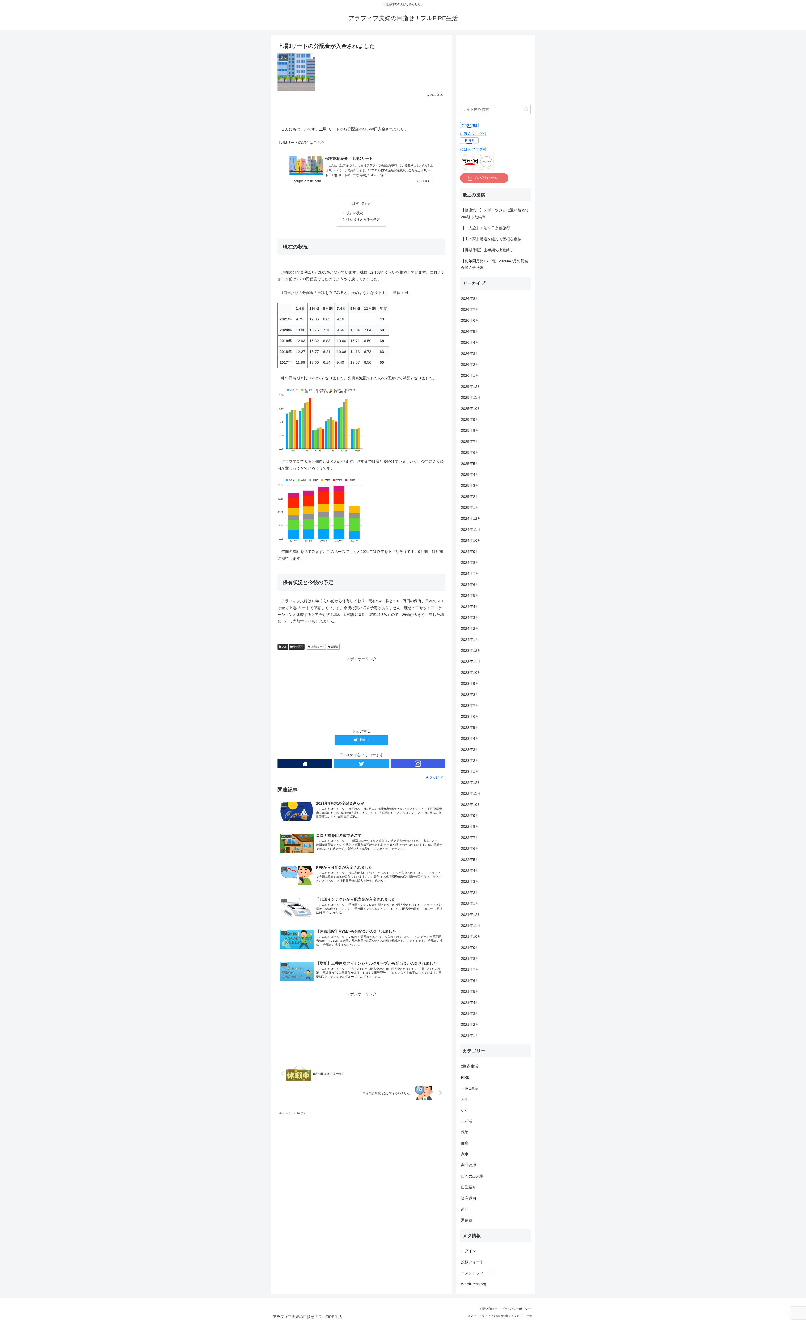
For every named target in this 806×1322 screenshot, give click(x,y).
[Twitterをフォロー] (361, 763)
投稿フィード (472, 1262)
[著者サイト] (304, 763)
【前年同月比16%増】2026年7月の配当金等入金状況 (494, 264)
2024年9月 (470, 552)
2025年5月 (470, 464)
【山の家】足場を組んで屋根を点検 (491, 239)
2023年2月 (470, 760)
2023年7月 (470, 705)
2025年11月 (471, 397)
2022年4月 (470, 870)
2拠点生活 (469, 1066)
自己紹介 (468, 1187)
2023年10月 (471, 672)
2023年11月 (471, 662)
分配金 (334, 646)
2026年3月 (470, 353)
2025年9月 (470, 419)
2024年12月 (471, 518)
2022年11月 (471, 793)
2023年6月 (470, 716)
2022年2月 (470, 893)
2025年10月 (471, 409)
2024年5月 (470, 595)
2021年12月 (471, 915)
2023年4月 (470, 738)
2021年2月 (470, 1024)
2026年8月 (470, 298)
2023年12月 (471, 650)
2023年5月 (470, 727)
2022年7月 (470, 837)
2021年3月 (470, 1013)
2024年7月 (470, 573)
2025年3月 (470, 485)
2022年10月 (471, 805)
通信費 (466, 1220)
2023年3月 (470, 750)
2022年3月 (470, 881)
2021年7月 (470, 969)
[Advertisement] (361, 109)
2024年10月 (471, 540)
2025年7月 (470, 441)
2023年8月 (470, 694)
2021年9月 (470, 948)
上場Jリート (317, 646)
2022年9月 (470, 815)
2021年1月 (470, 1035)
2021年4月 (470, 1003)
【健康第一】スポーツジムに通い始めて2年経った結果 (495, 213)
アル (284, 646)
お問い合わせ (488, 1308)
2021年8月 (470, 958)
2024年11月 (471, 529)
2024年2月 (470, 628)
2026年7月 (470, 309)
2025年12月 (471, 386)
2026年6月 (470, 320)
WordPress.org (473, 1284)
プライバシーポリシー (516, 1308)
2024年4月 (470, 607)
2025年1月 (470, 507)
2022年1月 (470, 903)
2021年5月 (470, 991)
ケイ (464, 1110)
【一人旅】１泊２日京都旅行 (485, 228)
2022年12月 (471, 782)
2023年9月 (470, 683)
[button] (526, 109)
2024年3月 (470, 617)
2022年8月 (470, 826)
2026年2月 (470, 364)
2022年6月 (470, 848)
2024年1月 (470, 639)
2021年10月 (471, 936)
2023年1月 (470, 771)
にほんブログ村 (473, 134)
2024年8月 (470, 562)
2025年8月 (470, 430)
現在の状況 (354, 213)
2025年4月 (470, 474)
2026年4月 (470, 342)
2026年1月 (470, 375)
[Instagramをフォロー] (418, 763)
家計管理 (468, 1165)
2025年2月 (470, 496)
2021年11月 (471, 925)
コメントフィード (476, 1273)
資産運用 (298, 646)
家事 (464, 1154)
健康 (464, 1143)
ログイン (468, 1251)
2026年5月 (470, 331)
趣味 (464, 1209)
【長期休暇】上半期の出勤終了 (487, 250)
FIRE (465, 1077)
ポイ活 (466, 1121)
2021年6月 (470, 980)
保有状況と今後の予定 (363, 220)
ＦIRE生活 (470, 1088)
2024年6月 (470, 584)
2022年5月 (470, 860)
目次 (355, 203)
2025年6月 (470, 452)
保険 (464, 1132)
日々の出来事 (472, 1176)
